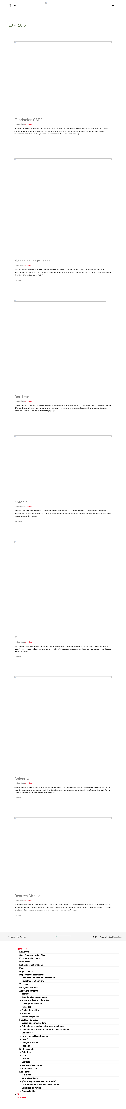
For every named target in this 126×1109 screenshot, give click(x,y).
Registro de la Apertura (33, 981)
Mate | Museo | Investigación (35, 1036)
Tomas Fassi (117, 937)
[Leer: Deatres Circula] (63, 854)
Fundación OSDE (28, 119)
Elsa (18, 637)
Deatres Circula (19, 124)
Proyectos (11, 937)
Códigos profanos (30, 1042)
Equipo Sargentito (30, 1010)
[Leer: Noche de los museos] (63, 207)
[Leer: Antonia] (63, 466)
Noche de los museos (32, 260)
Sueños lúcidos (29, 1091)
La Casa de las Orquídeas (31, 964)
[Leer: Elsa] (60, 586)
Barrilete (21, 396)
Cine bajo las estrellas (32, 1003)
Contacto (23, 937)
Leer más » (18, 139)
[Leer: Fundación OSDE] (63, 78)
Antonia (20, 501)
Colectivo (22, 778)
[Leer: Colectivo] (63, 725)
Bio (18, 937)
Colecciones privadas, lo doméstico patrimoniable (45, 1029)
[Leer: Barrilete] (60, 345)
